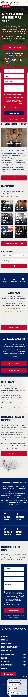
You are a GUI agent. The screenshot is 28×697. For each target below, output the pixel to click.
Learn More (14, 178)
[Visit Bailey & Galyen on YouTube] (16, 628)
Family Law (4, 640)
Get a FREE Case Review (14, 47)
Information (5, 661)
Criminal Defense (7, 650)
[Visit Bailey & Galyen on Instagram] (8, 628)
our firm (4, 658)
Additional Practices (7, 654)
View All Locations (14, 454)
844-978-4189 (15, 363)
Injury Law (4, 636)
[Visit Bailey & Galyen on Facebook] (4, 628)
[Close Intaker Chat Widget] (26, 677)
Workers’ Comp (6, 643)
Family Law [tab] (17, 408)
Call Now (6, 6)
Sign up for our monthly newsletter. (13, 107)
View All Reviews (14, 327)
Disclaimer (16, 119)
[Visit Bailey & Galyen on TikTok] (24, 628)
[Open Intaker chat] (10, 696)
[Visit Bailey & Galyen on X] (12, 628)
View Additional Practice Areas (14, 243)
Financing (4, 668)
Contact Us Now (14, 370)
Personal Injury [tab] (5, 408)
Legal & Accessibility (7, 665)
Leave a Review (19, 311)
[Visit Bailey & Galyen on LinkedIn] (20, 628)
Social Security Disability (9, 647)
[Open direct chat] (24, 677)
